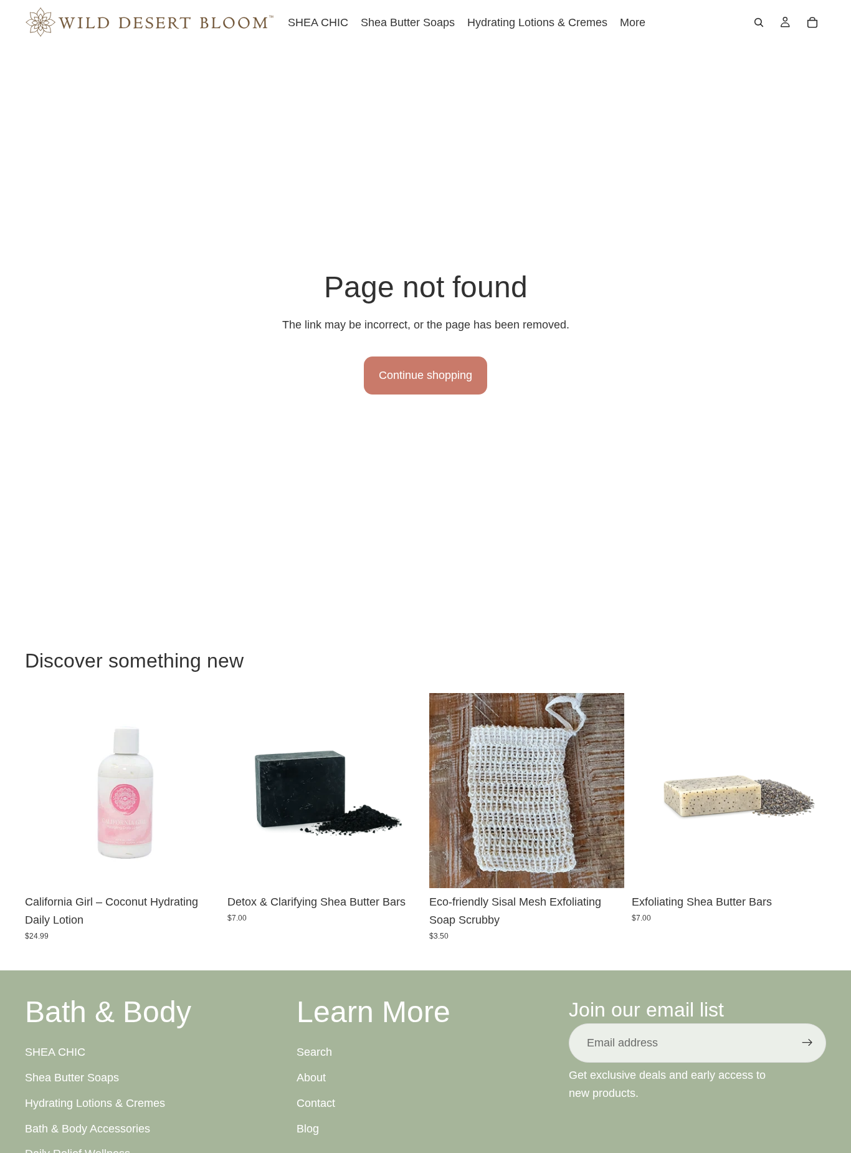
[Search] (759, 22)
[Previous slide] (246, 791)
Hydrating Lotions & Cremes (95, 1103)
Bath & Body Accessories (87, 1128)
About (311, 1077)
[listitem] (633, 22)
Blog (308, 1128)
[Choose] (402, 869)
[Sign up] (807, 1043)
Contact (316, 1103)
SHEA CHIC (55, 1052)
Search (314, 1052)
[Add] (200, 869)
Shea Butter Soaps (72, 1077)
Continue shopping (425, 375)
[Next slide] (403, 791)
